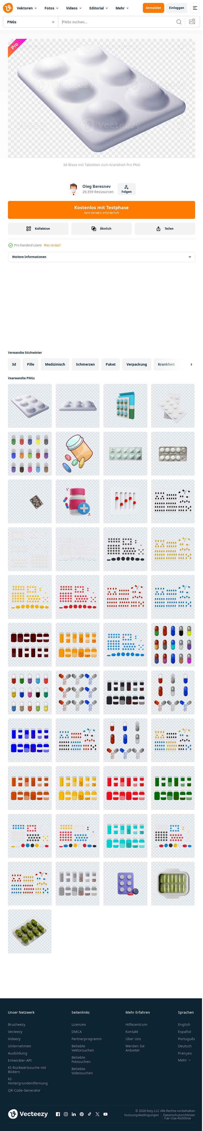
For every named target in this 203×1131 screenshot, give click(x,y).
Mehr (120, 8)
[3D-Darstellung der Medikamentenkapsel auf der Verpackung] (125, 403)
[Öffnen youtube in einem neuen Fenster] (105, 1112)
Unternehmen (19, 1043)
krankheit (166, 361)
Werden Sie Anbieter (135, 1045)
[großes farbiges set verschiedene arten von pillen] (30, 451)
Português (182, 1036)
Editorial (96, 8)
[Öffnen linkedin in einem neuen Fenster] (74, 1112)
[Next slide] (183, 362)
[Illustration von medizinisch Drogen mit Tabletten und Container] (78, 451)
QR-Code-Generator (24, 1088)
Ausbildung (17, 1051)
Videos (71, 8)
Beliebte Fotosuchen (81, 1057)
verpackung (137, 361)
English (180, 1022)
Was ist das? (52, 245)
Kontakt (132, 1029)
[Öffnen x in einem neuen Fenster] (98, 1112)
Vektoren (25, 8)
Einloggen (176, 8)
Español (180, 1029)
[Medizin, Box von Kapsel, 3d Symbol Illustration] (78, 499)
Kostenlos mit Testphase (101, 209)
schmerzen (85, 361)
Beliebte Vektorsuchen (83, 1045)
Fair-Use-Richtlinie (174, 1115)
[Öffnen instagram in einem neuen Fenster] (66, 1112)
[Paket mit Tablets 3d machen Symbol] (125, 881)
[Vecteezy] (8, 8)
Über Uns (133, 1036)
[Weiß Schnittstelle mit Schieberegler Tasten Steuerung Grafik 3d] (125, 499)
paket (111, 361)
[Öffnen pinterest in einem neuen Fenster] (82, 1112)
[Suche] (179, 22)
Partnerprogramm (87, 1036)
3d (14, 361)
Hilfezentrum (136, 1022)
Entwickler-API (20, 1058)
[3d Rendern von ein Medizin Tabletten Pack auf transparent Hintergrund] (173, 881)
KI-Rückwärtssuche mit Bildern (27, 1067)
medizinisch (55, 361)
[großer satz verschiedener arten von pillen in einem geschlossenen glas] (30, 642)
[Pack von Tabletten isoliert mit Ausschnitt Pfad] (125, 451)
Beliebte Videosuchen (82, 1068)
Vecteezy (15, 1029)
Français (181, 1051)
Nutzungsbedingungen (138, 1112)
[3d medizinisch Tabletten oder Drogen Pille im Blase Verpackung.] (173, 403)
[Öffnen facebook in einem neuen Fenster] (58, 1112)
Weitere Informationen (29, 254)
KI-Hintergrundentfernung (28, 1078)
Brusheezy (16, 1022)
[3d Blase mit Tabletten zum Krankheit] (30, 403)
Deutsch (181, 1043)
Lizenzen (79, 1022)
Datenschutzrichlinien (175, 1112)
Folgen (127, 192)
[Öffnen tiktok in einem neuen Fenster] (90, 1112)
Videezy (14, 1036)
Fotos (49, 8)
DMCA (77, 1029)
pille (30, 361)
